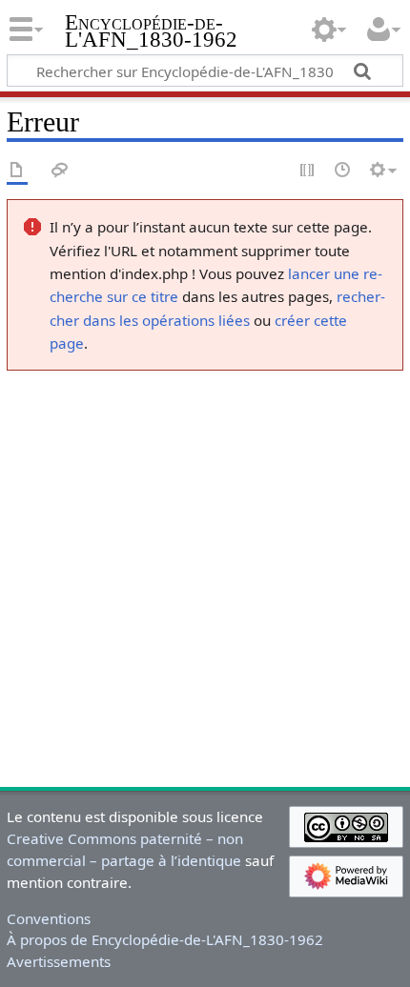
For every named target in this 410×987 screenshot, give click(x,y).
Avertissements (59, 961)
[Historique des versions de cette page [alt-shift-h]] (343, 171)
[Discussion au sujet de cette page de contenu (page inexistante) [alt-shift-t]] (60, 171)
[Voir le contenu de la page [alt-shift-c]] (17, 171)
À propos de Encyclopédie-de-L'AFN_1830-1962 (165, 939)
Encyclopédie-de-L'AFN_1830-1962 (151, 32)
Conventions (49, 918)
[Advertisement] (205, 575)
